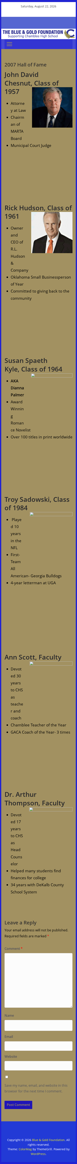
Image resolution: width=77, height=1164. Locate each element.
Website (11, 1056)
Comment (14, 948)
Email (9, 1036)
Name (9, 1015)
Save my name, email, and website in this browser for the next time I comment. (36, 1088)
